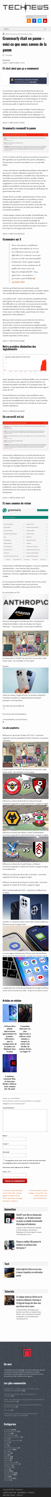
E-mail (6, 1144)
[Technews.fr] (26, 11)
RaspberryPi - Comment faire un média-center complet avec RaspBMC (21, 1390)
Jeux (5, 1455)
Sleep (6, 1469)
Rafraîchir (6, 60)
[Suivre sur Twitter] (39, 20)
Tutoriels (7, 1478)
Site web (6, 1152)
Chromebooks (9, 1435)
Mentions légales (9, 1495)
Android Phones (10, 1431)
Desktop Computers (11, 1440)
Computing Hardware (12, 1437)
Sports (6, 1471)
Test (5, 1476)
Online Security (10, 1462)
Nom (5, 1136)
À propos (7, 1410)
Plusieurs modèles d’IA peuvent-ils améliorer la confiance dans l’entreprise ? (28, 1244)
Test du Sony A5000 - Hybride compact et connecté (19, 1395)
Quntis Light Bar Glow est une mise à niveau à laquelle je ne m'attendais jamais (29, 1272)
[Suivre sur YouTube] (45, 20)
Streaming (8, 1473)
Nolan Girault (10, 34)
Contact (20, 1495)
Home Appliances (11, 1448)
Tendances (8, 1475)
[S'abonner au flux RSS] (29, 20)
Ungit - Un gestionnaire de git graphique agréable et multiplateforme (24, 1400)
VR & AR (7, 1480)
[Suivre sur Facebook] (34, 20)
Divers (6, 1442)
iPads (6, 1451)
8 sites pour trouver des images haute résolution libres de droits (23, 1406)
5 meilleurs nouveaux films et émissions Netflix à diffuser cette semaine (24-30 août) (9, 1082)
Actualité (8, 55)
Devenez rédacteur (9, 1492)
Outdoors (7, 1466)
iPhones (7, 1453)
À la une (7, 1433)
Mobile (6, 1458)
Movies (6, 1460)
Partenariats (22, 1492)
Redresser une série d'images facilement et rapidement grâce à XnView (21, 1415)
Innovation (8, 1449)
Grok (6, 1446)
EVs (5, 1444)
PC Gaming (8, 1467)
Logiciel (7, 1457)
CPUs (6, 1439)
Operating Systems (11, 1464)
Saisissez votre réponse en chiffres (16, 1167)
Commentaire (9, 1108)
